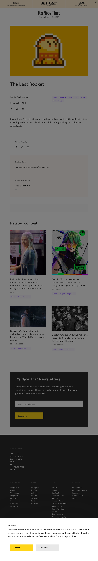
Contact (55, 493)
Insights (55, 511)
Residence (77, 487)
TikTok (34, 490)
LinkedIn (34, 493)
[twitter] (17, 109)
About (54, 487)
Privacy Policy (58, 501)
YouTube (35, 495)
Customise (43, 548)
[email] (23, 109)
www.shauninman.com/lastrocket (32, 167)
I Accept (16, 548)
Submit (55, 490)
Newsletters (57, 514)
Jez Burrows (22, 97)
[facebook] (11, 109)
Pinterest (35, 503)
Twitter (34, 501)
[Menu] (85, 14)
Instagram (35, 487)
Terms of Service (59, 503)
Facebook (35, 498)
